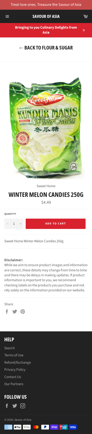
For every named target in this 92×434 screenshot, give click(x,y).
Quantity (10, 214)
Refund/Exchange (17, 362)
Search (9, 348)
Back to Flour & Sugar (48, 47)
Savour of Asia (46, 16)
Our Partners (13, 384)
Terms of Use (13, 355)
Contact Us (12, 377)
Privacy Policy (14, 369)
